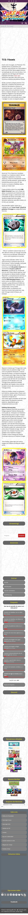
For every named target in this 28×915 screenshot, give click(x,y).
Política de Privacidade (8, 816)
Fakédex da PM (6, 828)
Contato (4, 832)
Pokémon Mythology (6, 910)
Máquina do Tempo (7, 844)
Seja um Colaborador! (7, 836)
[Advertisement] (14, 42)
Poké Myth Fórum (6, 820)
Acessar (6, 582)
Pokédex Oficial (6, 849)
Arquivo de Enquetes (9, 684)
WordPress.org (8, 594)
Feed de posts (7, 586)
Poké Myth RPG (6, 824)
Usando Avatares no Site (8, 840)
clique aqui (17, 75)
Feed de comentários (9, 590)
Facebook (14, 902)
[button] (22, 23)
